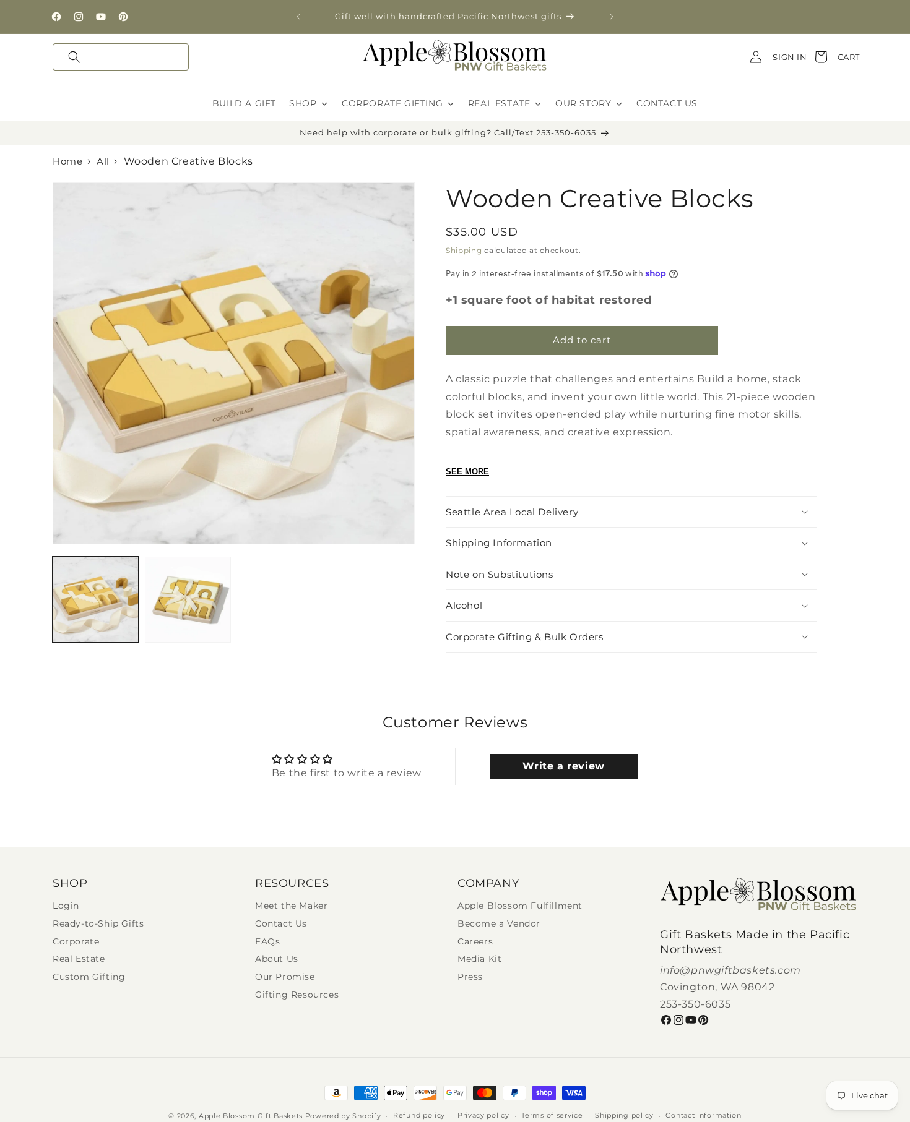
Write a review (563, 766)
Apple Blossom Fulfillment (520, 906)
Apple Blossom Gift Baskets (251, 1115)
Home (67, 161)
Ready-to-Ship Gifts (98, 924)
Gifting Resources (297, 995)
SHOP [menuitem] (302, 103)
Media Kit (479, 959)
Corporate (76, 941)
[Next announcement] (611, 16)
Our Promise (285, 977)
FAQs (267, 941)
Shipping (464, 250)
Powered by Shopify (343, 1115)
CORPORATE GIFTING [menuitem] (392, 103)
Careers (475, 941)
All (103, 161)
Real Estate (79, 959)
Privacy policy (483, 1115)
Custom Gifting (89, 977)
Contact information (703, 1115)
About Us (276, 959)
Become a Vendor (498, 924)
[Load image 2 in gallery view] (188, 600)
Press (470, 977)
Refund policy (419, 1115)
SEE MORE (467, 471)
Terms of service (552, 1115)
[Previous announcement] (298, 16)
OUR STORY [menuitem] (583, 103)
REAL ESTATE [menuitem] (499, 103)
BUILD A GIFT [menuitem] (244, 103)
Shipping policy (624, 1115)
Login (66, 906)
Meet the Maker (291, 906)
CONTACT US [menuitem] (667, 103)
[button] (121, 57)
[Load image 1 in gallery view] (96, 600)
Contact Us (281, 924)
